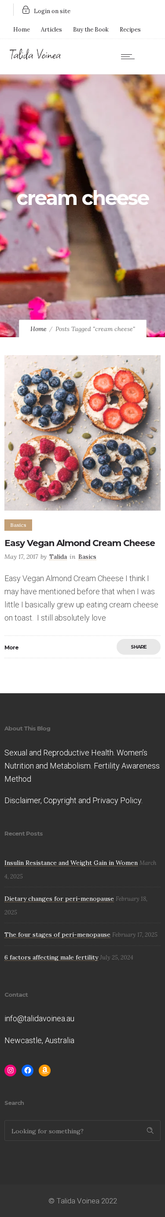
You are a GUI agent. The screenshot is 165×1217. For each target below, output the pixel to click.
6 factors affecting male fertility (51, 957)
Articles (51, 29)
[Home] (35, 57)
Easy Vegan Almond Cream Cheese (79, 543)
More (11, 647)
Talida (58, 557)
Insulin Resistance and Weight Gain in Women (71, 863)
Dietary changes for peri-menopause (59, 899)
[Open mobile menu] (130, 56)
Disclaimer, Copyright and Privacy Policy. (73, 800)
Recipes (130, 29)
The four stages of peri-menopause (57, 934)
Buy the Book (91, 29)
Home (21, 29)
